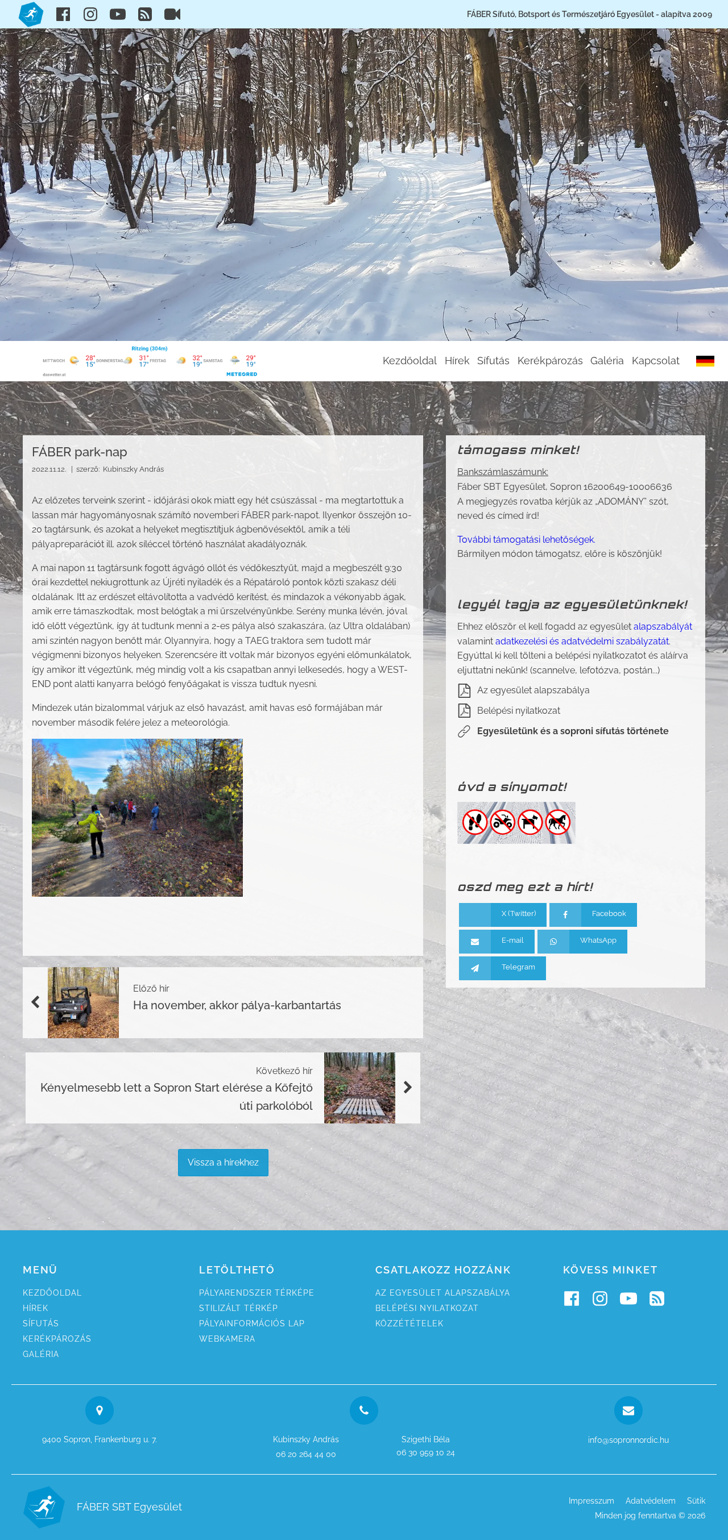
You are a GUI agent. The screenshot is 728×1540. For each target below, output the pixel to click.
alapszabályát (663, 626)
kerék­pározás (57, 1338)
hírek (35, 1308)
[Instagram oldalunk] (90, 14)
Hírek (457, 361)
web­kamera (227, 1338)
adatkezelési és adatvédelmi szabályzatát (582, 641)
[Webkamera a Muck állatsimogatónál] (172, 14)
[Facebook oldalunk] (63, 14)
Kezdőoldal (410, 361)
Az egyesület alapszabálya (533, 690)
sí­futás (41, 1323)
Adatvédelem (651, 1500)
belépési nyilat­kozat (427, 1308)
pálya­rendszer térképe (257, 1292)
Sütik (696, 1500)
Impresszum (591, 1500)
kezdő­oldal (52, 1292)
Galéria (607, 361)
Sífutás (493, 361)
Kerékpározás (550, 361)
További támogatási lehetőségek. (526, 539)
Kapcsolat (656, 361)
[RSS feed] (145, 14)
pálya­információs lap (252, 1323)
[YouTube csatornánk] (118, 14)
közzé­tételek (409, 1323)
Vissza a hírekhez (223, 1162)
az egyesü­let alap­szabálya (442, 1292)
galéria (41, 1354)
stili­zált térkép (238, 1308)
